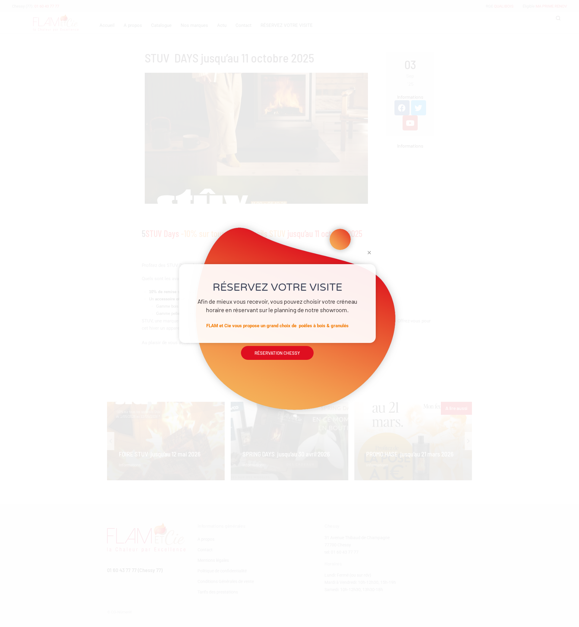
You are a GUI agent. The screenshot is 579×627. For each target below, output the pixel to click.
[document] (289, 313)
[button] (369, 252)
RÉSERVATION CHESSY (277, 353)
